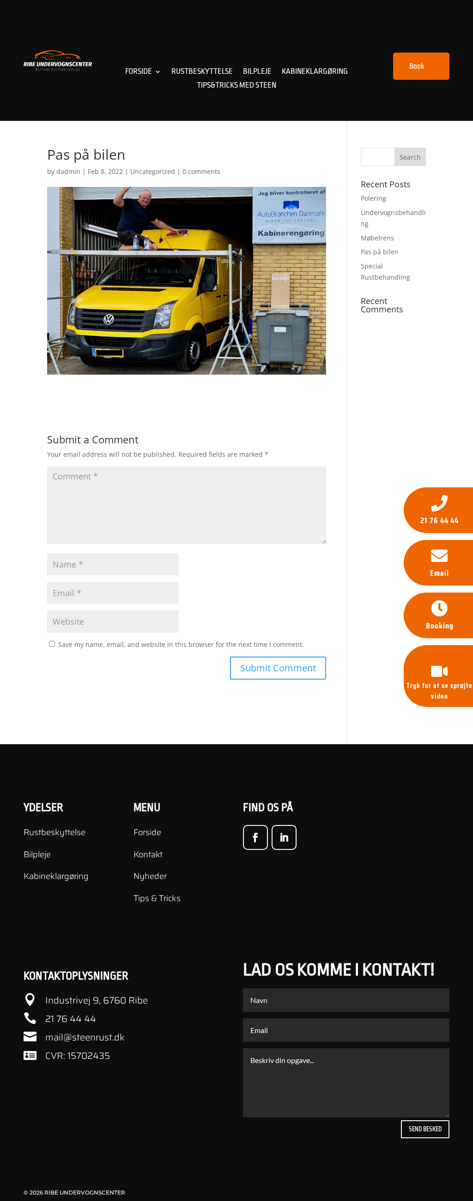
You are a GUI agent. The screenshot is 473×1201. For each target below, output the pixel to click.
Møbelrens (377, 237)
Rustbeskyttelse (202, 72)
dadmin (68, 171)
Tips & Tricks (157, 898)
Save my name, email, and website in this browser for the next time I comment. (181, 644)
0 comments (201, 171)
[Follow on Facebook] (255, 837)
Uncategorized (152, 171)
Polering (373, 198)
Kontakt (148, 854)
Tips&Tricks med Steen (236, 86)
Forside (138, 72)
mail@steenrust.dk (85, 1037)
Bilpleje (257, 72)
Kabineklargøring (315, 72)
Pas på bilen (380, 251)
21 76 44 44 (70, 1018)
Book (416, 66)
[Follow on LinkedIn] (284, 837)
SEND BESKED (425, 1129)
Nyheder (150, 876)
